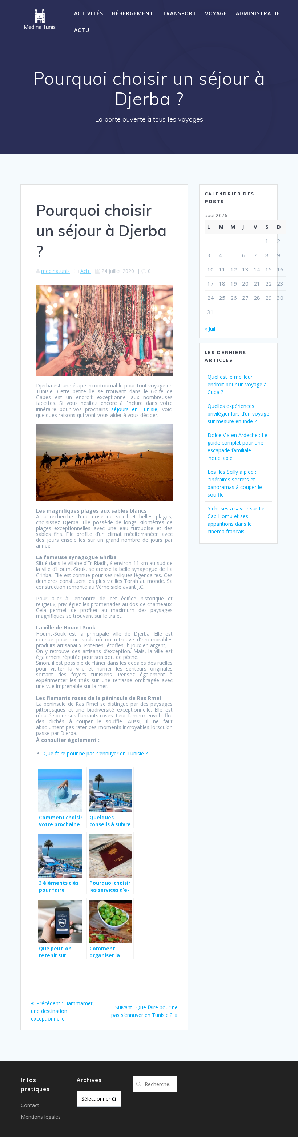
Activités (88, 13)
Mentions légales (41, 1116)
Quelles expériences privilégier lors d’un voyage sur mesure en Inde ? (238, 413)
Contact (30, 1105)
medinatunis (55, 270)
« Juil (210, 328)
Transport (179, 13)
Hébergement (133, 13)
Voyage (216, 13)
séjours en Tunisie (134, 409)
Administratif (258, 13)
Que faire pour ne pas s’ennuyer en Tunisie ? (96, 753)
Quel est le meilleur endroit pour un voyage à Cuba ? (237, 384)
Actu (81, 30)
